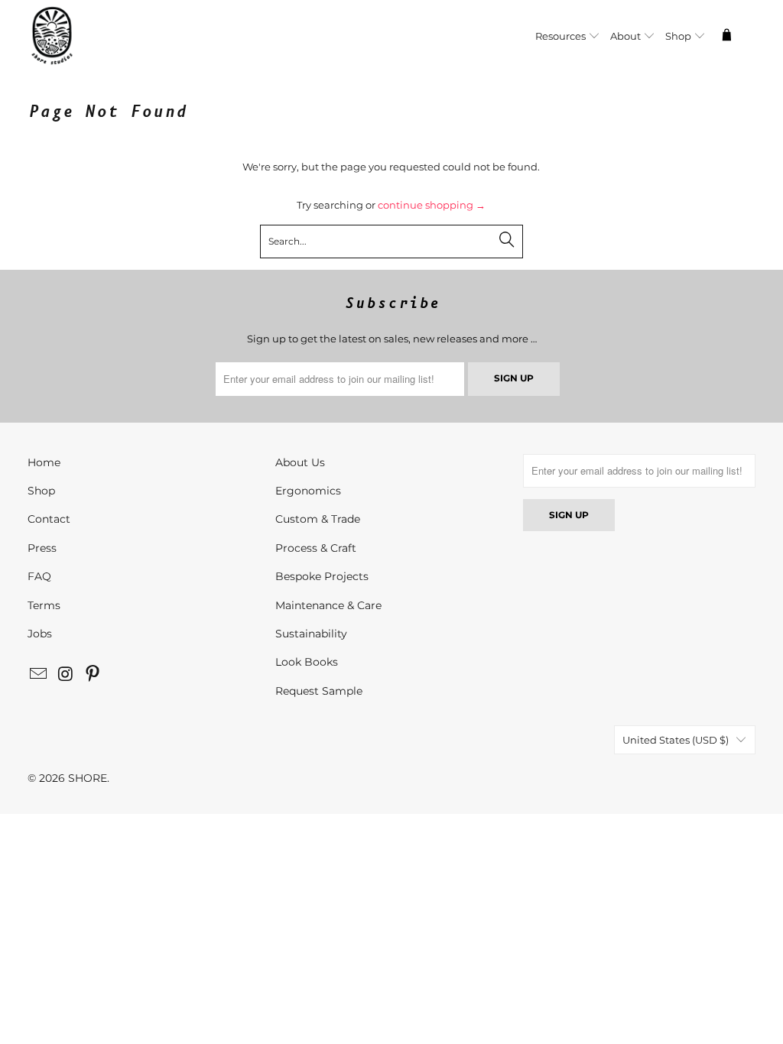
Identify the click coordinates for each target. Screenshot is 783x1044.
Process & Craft (315, 548)
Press (42, 548)
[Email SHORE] (39, 675)
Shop (41, 491)
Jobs (40, 633)
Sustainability (311, 633)
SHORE (87, 778)
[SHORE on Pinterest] (93, 675)
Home (44, 462)
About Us (300, 462)
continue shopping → (432, 205)
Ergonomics (308, 491)
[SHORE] (90, 37)
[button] (567, 37)
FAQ (39, 576)
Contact (49, 519)
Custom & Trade (317, 519)
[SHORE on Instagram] (65, 675)
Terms (44, 605)
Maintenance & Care (328, 605)
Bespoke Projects (322, 576)
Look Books (306, 662)
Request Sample (318, 691)
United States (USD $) (675, 740)
